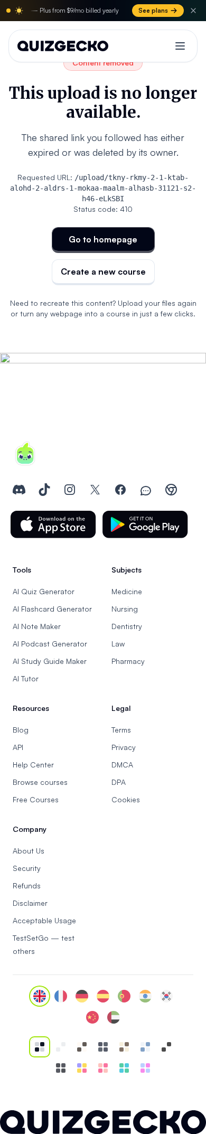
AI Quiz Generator (43, 591)
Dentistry (126, 626)
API (18, 747)
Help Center (33, 764)
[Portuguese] (124, 996)
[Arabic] (113, 1017)
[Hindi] (145, 996)
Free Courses (36, 799)
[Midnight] (60, 1068)
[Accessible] (166, 1046)
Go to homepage (103, 239)
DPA (118, 781)
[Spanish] (103, 996)
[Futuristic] (124, 1068)
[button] (53, 524)
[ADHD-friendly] (145, 1046)
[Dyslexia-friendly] (124, 1046)
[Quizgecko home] (62, 46)
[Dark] (103, 1046)
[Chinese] (92, 1017)
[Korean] (166, 996)
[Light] (60, 1046)
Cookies (125, 799)
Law (118, 643)
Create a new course (103, 271)
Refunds (27, 885)
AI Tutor (26, 678)
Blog (21, 729)
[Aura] (103, 1068)
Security (27, 868)
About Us (28, 850)
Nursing (124, 608)
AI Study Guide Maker (50, 661)
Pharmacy (128, 661)
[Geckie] (81, 1068)
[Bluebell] (145, 1068)
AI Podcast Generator (50, 643)
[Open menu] (180, 46)
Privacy (123, 747)
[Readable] (81, 1046)
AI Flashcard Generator (52, 608)
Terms (121, 729)
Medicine (126, 591)
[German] (81, 996)
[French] (60, 996)
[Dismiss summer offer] (193, 10)
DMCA (122, 764)
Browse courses (40, 781)
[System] (39, 1046)
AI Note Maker (37, 626)
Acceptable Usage (44, 920)
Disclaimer (30, 902)
